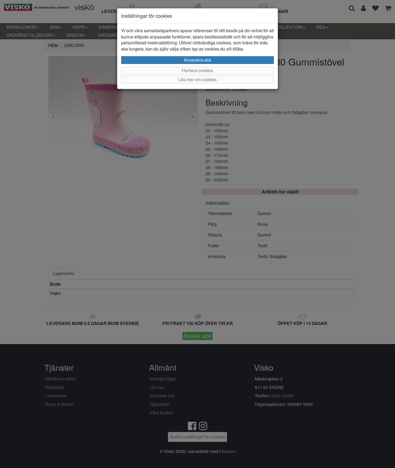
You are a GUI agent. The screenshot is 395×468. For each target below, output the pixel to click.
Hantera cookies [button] (197, 70)
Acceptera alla (197, 60)
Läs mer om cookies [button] (197, 79)
